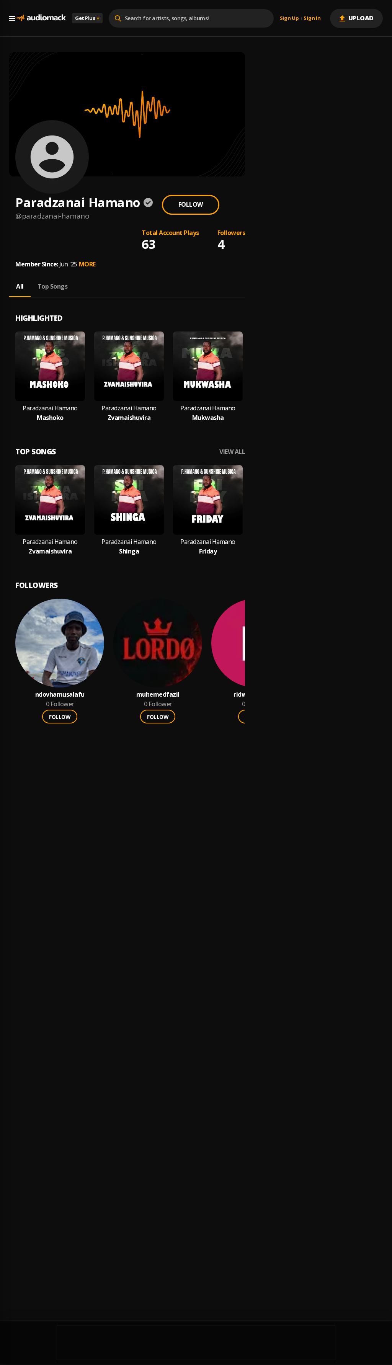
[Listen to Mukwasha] (208, 366)
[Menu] (12, 18)
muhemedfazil (158, 695)
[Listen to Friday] (208, 500)
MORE (87, 264)
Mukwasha (208, 418)
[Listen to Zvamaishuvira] (129, 366)
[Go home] (40, 18)
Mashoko (50, 418)
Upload (361, 18)
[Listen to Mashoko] (50, 366)
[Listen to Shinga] (129, 500)
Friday (208, 551)
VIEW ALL (232, 452)
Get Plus (87, 18)
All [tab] (20, 286)
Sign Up (289, 18)
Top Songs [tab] (53, 286)
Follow (190, 204)
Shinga (129, 551)
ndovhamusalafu (60, 695)
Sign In (312, 18)
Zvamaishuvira (129, 418)
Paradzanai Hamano (50, 408)
